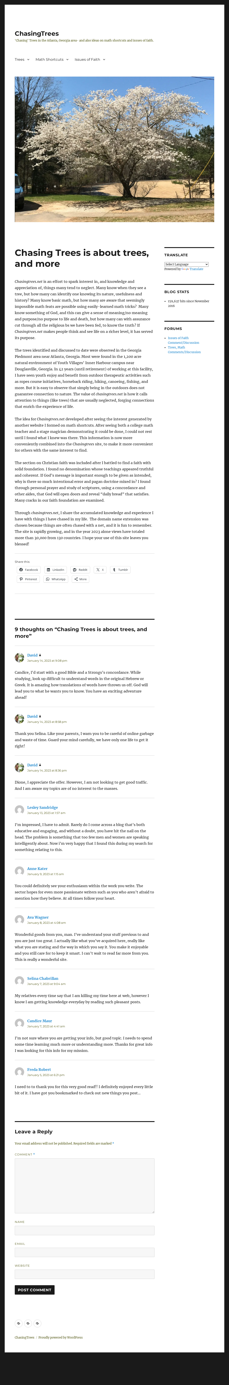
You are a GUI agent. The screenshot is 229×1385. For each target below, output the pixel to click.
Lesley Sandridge (42, 807)
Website (22, 1265)
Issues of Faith (87, 59)
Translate (196, 269)
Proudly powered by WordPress (60, 1337)
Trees (19, 59)
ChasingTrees (37, 33)
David (32, 655)
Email (20, 1243)
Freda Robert (39, 1069)
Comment (25, 1154)
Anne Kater (37, 868)
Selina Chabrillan (42, 978)
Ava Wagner (38, 917)
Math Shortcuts (50, 59)
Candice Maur (39, 1021)
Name (20, 1222)
